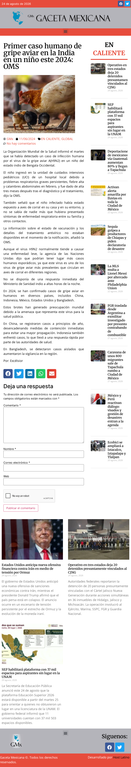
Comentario (12, 405)
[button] (65, 31)
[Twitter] (127, 3)
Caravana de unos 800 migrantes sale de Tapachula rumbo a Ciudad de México (117, 365)
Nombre (9, 449)
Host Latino (121, 757)
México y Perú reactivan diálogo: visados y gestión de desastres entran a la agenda (115, 410)
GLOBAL (67, 139)
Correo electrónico (16, 462)
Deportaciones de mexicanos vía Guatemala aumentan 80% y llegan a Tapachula (118, 160)
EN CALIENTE (50, 139)
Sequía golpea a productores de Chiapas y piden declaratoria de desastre (117, 238)
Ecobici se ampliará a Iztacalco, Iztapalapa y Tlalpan (117, 449)
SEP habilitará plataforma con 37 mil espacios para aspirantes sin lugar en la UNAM (116, 119)
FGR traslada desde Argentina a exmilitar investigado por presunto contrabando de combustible (117, 320)
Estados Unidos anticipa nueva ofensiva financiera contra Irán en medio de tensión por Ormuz (31, 568)
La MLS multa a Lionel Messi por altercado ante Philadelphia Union (117, 277)
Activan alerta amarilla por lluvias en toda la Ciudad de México (117, 198)
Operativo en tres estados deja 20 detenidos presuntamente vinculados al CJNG (119, 76)
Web (6, 476)
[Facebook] (121, 3)
